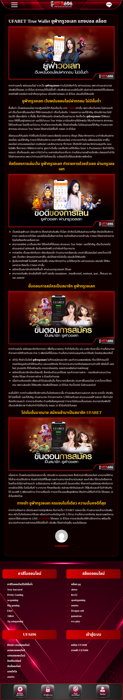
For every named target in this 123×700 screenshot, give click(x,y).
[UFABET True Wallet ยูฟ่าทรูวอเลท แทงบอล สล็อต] (61, 53)
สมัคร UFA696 (79, 645)
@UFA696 (44, 519)
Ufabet (71, 108)
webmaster (61, 546)
